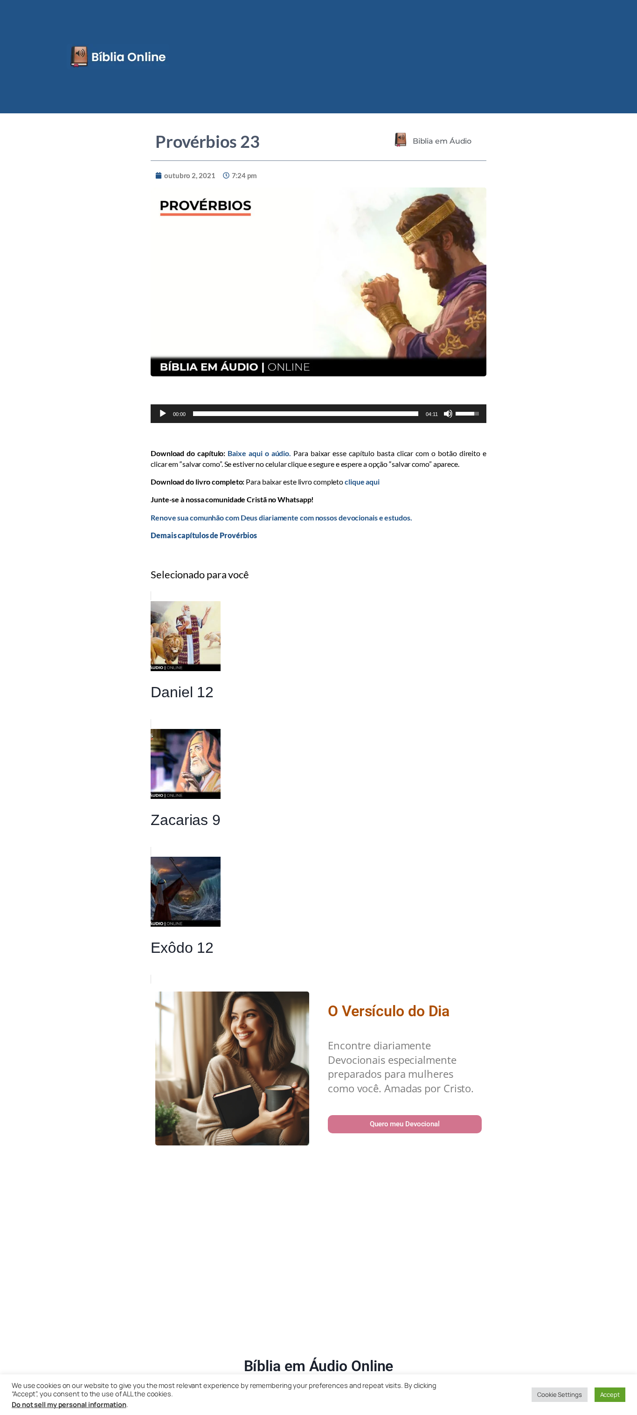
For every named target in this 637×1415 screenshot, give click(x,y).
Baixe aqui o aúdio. (259, 453)
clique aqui (362, 481)
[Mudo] (448, 413)
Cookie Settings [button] (559, 1394)
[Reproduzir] (162, 413)
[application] (318, 413)
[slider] (306, 413)
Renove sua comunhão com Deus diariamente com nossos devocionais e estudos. (281, 517)
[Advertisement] (318, 1253)
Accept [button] (610, 1394)
